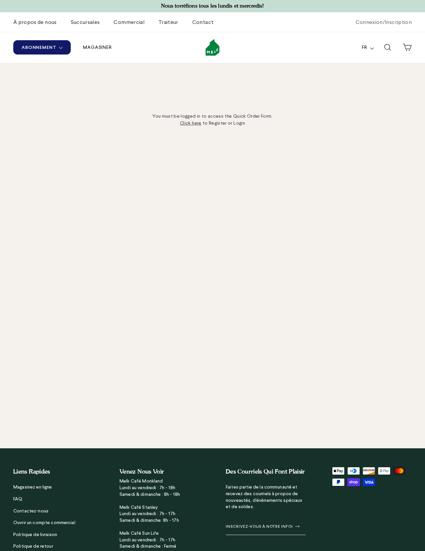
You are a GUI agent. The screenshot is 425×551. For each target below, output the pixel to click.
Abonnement (39, 47)
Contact (202, 22)
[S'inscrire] (296, 526)
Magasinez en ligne (32, 487)
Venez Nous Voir (142, 471)
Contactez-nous (30, 511)
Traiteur (168, 22)
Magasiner (97, 47)
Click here (191, 123)
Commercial (129, 22)
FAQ (17, 499)
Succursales (85, 22)
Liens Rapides (31, 471)
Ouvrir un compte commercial (44, 522)
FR (365, 47)
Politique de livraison (35, 534)
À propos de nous (35, 22)
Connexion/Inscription (384, 22)
